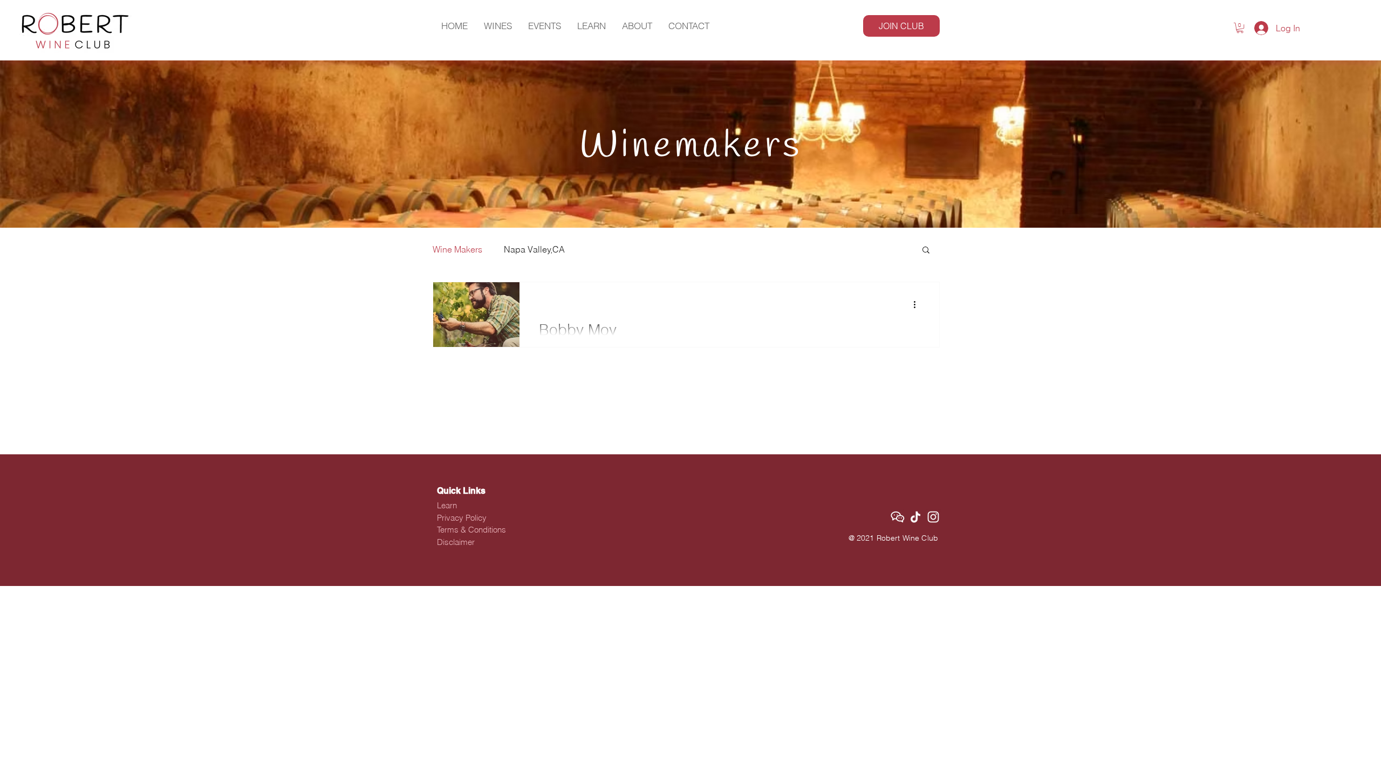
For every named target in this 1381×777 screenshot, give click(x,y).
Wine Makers (457, 249)
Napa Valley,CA (534, 249)
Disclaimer (456, 542)
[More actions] (918, 304)
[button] (1240, 28)
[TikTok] (915, 516)
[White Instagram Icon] (933, 516)
